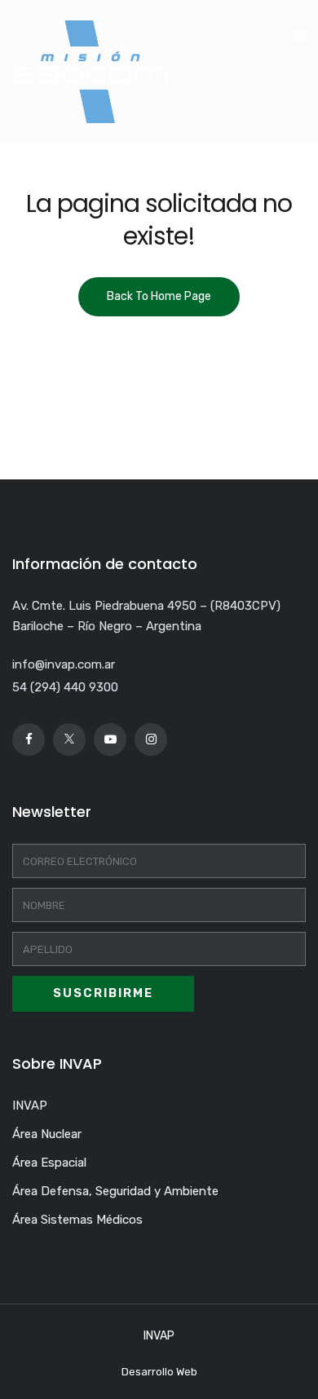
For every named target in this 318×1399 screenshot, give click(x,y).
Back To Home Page (159, 296)
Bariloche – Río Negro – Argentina (106, 626)
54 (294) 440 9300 (65, 687)
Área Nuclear (47, 1134)
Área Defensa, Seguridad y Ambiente (115, 1191)
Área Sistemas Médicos (77, 1219)
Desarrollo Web (159, 1372)
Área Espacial (49, 1162)
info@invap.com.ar (63, 664)
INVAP (29, 1105)
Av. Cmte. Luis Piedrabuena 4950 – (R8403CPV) (146, 605)
